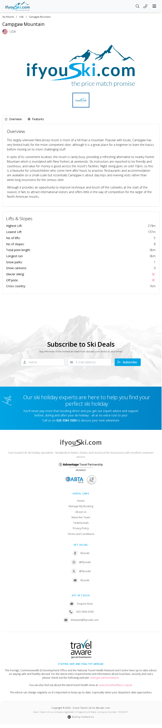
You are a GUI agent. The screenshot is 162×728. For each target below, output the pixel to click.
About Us (80, 512)
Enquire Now (85, 604)
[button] (80, 65)
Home (81, 501)
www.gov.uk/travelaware (104, 677)
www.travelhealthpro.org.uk (115, 685)
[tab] (13, 119)
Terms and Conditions (81, 534)
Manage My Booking (81, 506)
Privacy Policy (81, 528)
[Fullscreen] (154, 86)
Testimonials (81, 523)
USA (21, 17)
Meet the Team (81, 517)
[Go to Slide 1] (80, 100)
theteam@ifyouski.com (85, 620)
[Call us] (145, 6)
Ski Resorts (8, 17)
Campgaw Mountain (40, 17)
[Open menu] (154, 6)
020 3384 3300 (85, 611)
